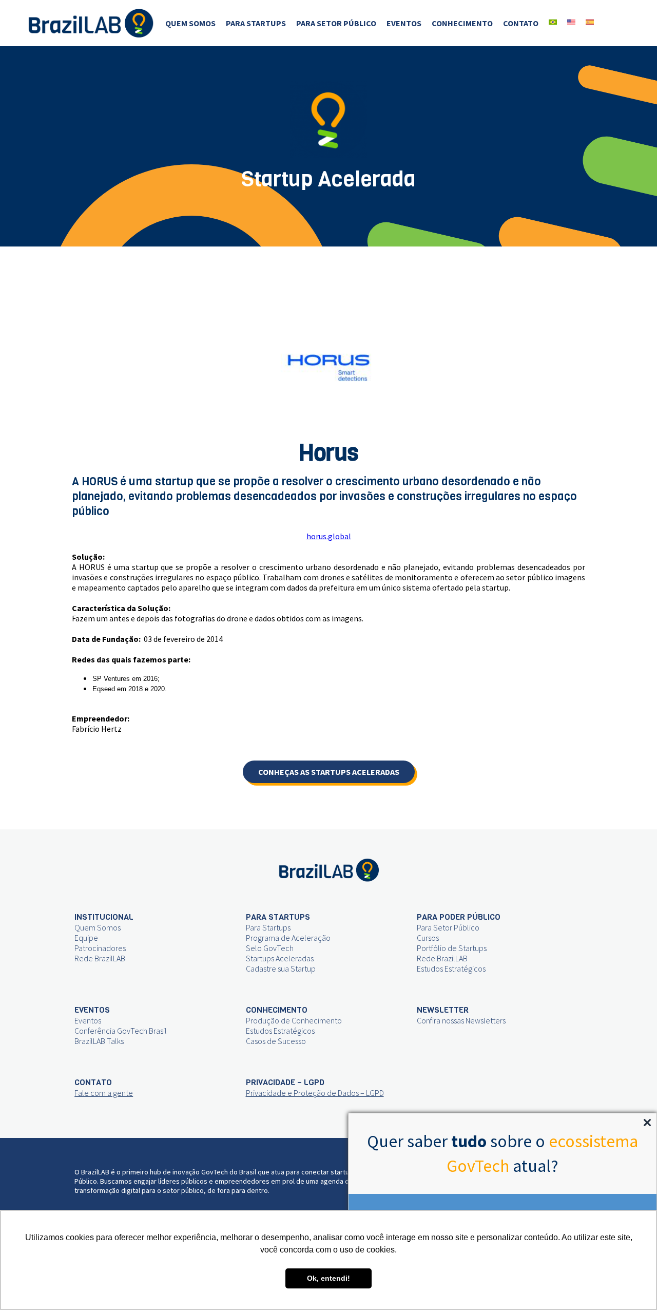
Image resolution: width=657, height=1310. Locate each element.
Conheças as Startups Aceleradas (328, 772)
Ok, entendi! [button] (328, 1278)
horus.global (328, 536)
